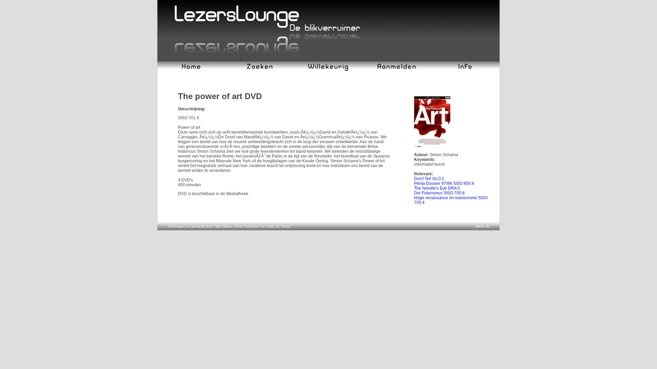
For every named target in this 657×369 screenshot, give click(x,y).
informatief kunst (429, 164)
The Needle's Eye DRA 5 (437, 188)
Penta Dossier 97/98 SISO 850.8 (444, 183)
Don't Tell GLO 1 (429, 178)
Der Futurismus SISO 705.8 (439, 193)
